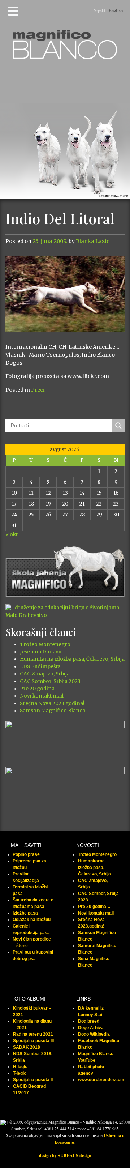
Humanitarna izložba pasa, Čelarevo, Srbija (72, 659)
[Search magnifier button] (118, 425)
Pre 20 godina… (39, 689)
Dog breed (88, 1021)
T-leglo (19, 1073)
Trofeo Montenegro (45, 644)
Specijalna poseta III (33, 1040)
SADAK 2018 (26, 1047)
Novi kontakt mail (42, 696)
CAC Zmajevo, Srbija (45, 674)
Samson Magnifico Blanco (53, 711)
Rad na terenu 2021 (33, 1034)
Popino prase (26, 854)
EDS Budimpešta (40, 667)
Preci (38, 390)
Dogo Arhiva (91, 1027)
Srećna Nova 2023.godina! (52, 703)
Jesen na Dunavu (40, 652)
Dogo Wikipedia (94, 1034)
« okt (11, 535)
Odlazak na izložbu (32, 919)
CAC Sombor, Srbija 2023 (50, 681)
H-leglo (20, 1066)
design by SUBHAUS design (65, 1155)
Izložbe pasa (25, 913)
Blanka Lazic (92, 241)
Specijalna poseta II (33, 1079)
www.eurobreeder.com (101, 1079)
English (116, 10)
